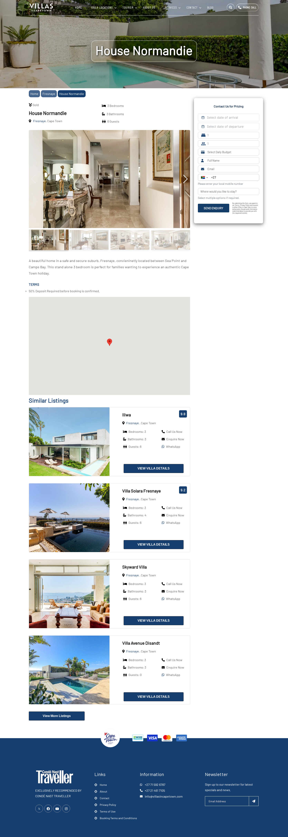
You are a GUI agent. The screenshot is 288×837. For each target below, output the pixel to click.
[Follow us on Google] (57, 808)
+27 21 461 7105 (155, 790)
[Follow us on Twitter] (39, 808)
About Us (149, 7)
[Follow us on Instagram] (66, 808)
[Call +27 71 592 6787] (247, 7)
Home (78, 7)
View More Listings (57, 716)
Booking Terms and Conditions (118, 818)
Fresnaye (49, 94)
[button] (109, 342)
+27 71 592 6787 (155, 784)
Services (171, 7)
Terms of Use (107, 811)
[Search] (230, 7)
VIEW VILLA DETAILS (154, 468)
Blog (210, 7)
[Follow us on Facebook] (48, 808)
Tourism (127, 7)
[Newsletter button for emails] (254, 801)
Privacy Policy (108, 804)
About (103, 791)
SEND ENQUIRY (213, 208)
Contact (192, 7)
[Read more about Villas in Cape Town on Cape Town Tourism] (110, 737)
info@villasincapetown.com (164, 796)
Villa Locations (102, 7)
